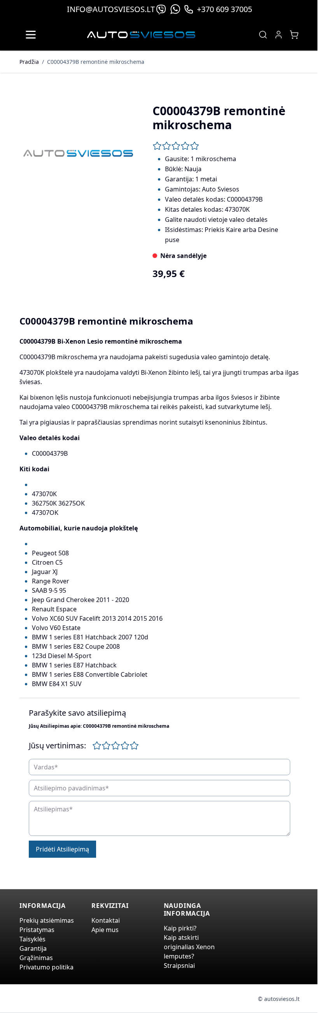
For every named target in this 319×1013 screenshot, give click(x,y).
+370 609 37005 (224, 9)
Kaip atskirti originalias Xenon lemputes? (189, 946)
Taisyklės (32, 939)
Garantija (33, 948)
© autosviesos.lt (279, 998)
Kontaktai (105, 920)
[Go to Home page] (141, 35)
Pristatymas (36, 929)
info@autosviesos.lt (111, 9)
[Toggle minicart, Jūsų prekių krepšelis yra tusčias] (294, 35)
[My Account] (279, 35)
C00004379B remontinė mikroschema (95, 61)
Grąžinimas (36, 957)
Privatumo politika (46, 967)
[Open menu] (30, 34)
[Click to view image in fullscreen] (78, 153)
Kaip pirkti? (180, 928)
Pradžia (29, 61)
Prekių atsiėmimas (46, 920)
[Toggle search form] (263, 35)
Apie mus (105, 929)
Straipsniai (179, 965)
